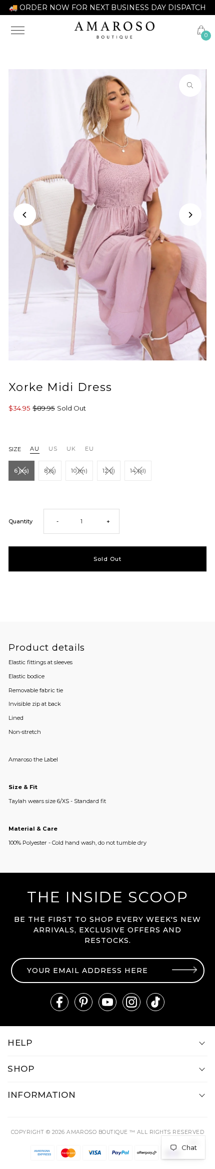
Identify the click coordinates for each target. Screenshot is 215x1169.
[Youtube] (107, 1002)
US (53, 448)
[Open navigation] (36, 30)
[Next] (190, 215)
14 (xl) (138, 470)
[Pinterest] (83, 1002)
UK (71, 448)
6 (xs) (21, 470)
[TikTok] (155, 1002)
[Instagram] (131, 1002)
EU (89, 448)
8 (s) (50, 470)
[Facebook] (59, 1002)
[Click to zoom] (190, 85)
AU (35, 448)
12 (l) (108, 470)
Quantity (20, 521)
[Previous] (25, 215)
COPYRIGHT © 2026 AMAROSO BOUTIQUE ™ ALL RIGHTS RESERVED (107, 1132)
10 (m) (79, 470)
